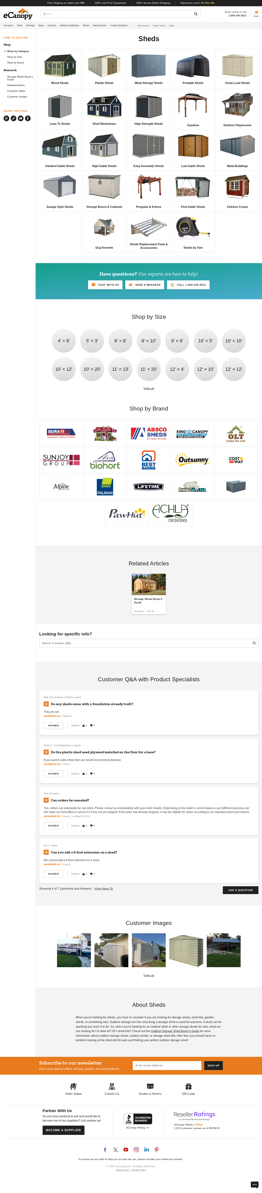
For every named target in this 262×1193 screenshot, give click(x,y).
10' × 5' (205, 340)
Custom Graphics (119, 25)
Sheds (86, 25)
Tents (19, 25)
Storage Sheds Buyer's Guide (20, 78)
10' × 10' (233, 340)
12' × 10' (205, 369)
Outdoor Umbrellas (69, 25)
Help (171, 25)
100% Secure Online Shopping (153, 3)
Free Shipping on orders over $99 (65, 3)
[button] (144, 284)
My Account (143, 25)
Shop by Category (18, 51)
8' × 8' (120, 340)
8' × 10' (149, 340)
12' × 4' (177, 369)
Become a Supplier (63, 1130)
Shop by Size (14, 57)
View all (148, 388)
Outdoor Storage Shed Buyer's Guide (175, 1031)
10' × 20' (92, 369)
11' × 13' (120, 369)
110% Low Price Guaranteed (110, 3)
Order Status (159, 25)
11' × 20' (148, 369)
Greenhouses (100, 25)
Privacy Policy (139, 1170)
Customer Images (17, 96)
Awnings (30, 25)
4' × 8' (64, 340)
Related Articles (16, 85)
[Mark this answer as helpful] (83, 725)
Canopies (8, 25)
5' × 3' (92, 340)
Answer (53, 725)
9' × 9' (177, 340)
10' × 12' (63, 369)
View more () (103, 888)
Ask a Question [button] (240, 890)
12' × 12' (233, 369)
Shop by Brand (15, 62)
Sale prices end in (197, 3)
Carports (52, 25)
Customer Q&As (16, 91)
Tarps (41, 25)
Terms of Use (122, 1170)
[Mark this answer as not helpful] (91, 725)
